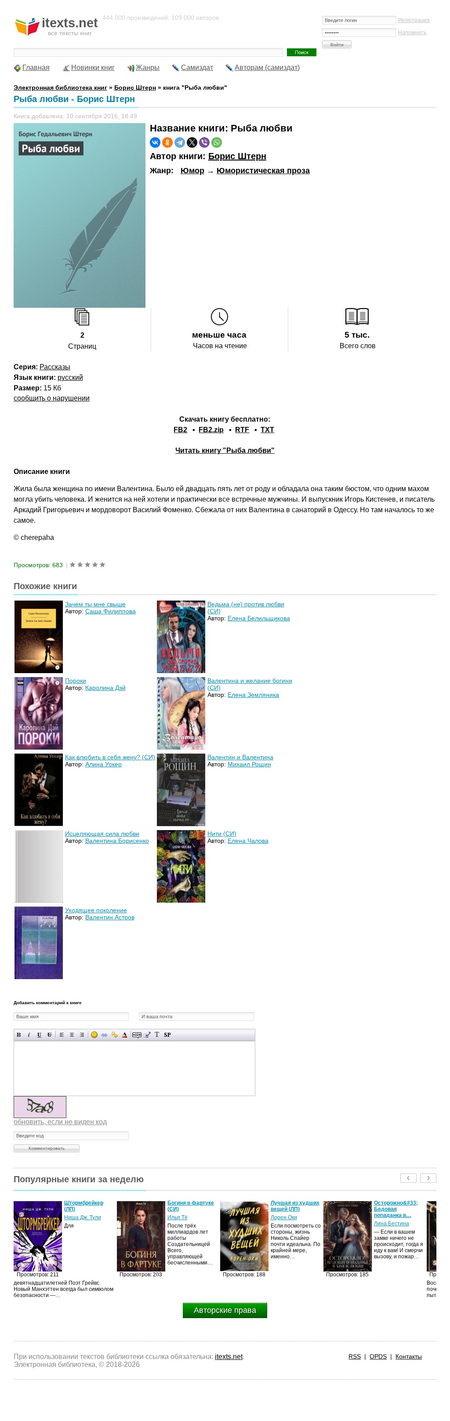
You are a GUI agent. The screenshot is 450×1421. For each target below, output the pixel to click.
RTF (242, 430)
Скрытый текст (137, 1034)
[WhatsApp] (216, 142)
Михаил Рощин (249, 764)
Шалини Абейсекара (389, 1220)
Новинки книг (93, 67)
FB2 (180, 430)
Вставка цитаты (147, 1034)
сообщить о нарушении (52, 398)
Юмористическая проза (263, 170)
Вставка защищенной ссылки (114, 1034)
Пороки (75, 680)
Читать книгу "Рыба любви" (225, 450)
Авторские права (225, 1310)
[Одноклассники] (167, 142)
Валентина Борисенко (117, 840)
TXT (267, 430)
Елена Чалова (248, 840)
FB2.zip (211, 430)
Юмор (192, 170)
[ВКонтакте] (155, 142)
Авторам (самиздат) (267, 67)
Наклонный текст (29, 1034)
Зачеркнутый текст (49, 1034)
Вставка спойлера (167, 1034)
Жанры (148, 67)
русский (70, 377)
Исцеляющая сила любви (102, 833)
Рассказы (55, 367)
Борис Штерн (237, 156)
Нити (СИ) (221, 833)
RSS (354, 1356)
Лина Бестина (288, 1224)
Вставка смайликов (94, 1034)
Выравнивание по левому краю (62, 1034)
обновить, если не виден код (60, 1122)
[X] (192, 142)
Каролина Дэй (105, 687)
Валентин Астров (109, 917)
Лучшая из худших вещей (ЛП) (191, 1206)
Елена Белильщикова (259, 618)
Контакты (409, 1356)
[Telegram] (179, 142)
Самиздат (197, 67)
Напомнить (412, 32)
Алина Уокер (103, 764)
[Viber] (204, 142)
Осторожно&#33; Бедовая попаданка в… (293, 1209)
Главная (36, 67)
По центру (72, 1034)
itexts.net (229, 1356)
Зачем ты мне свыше (95, 604)
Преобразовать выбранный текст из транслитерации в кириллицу (157, 1034)
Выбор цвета (125, 1034)
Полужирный (19, 1034)
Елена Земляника (253, 694)
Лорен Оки (180, 1217)
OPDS (378, 1356)
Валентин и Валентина (240, 757)
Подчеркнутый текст (39, 1034)
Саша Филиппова (110, 611)
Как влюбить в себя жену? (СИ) (110, 757)
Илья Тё (74, 1217)
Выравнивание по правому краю (82, 1034)
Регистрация (414, 20)
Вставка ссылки (104, 1034)
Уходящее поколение (96, 910)
